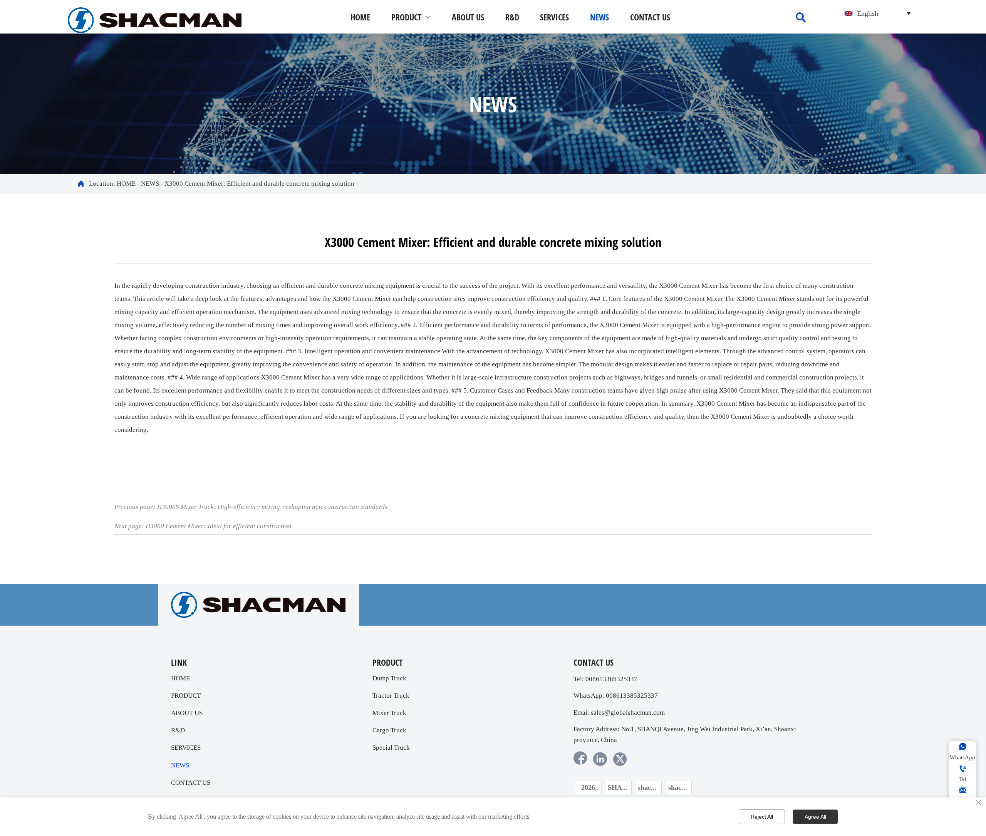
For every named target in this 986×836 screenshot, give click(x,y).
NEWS (150, 183)
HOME (126, 183)
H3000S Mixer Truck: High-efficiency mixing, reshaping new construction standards (272, 507)
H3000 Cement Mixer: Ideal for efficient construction (219, 526)
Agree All (815, 817)
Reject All (762, 817)
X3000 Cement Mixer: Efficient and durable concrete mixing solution (259, 183)
